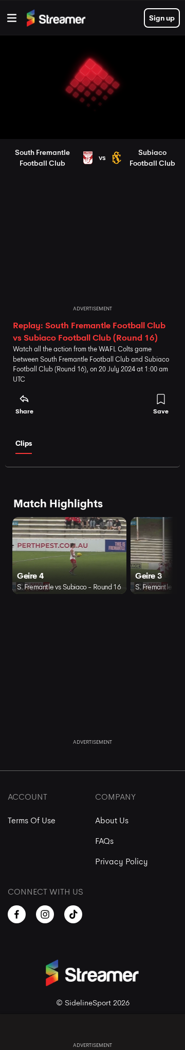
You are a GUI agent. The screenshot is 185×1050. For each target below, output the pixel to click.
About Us (111, 820)
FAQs (104, 841)
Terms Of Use (31, 820)
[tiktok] (73, 914)
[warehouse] (12, 18)
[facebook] (17, 914)
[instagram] (45, 914)
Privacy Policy (121, 861)
